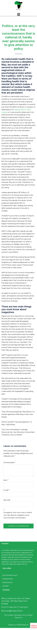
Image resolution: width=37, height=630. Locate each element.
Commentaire (9, 462)
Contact (5, 586)
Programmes (7, 579)
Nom (5, 480)
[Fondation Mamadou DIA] (18, 6)
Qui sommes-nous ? (10, 575)
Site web (6, 500)
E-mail (6, 490)
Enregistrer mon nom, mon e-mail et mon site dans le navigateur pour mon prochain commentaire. (17, 515)
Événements (7, 582)
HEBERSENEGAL (22, 625)
